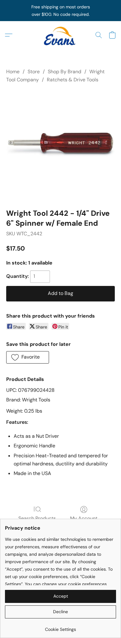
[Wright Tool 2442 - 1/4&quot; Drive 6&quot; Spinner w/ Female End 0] (60, 144)
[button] (60, 35)
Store (34, 71)
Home (13, 71)
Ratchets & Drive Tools (72, 79)
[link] (60, 627)
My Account (83, 518)
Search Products (37, 518)
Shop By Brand (64, 71)
